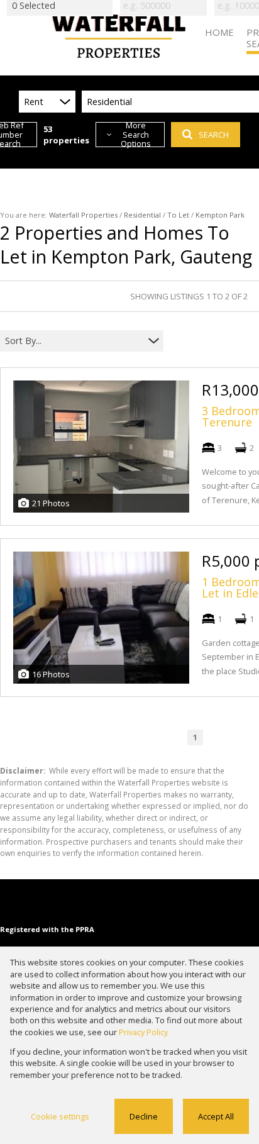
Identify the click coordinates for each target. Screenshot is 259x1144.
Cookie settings (60, 1116)
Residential (142, 214)
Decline (144, 1116)
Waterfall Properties (83, 214)
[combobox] (74, 341)
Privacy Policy (143, 1032)
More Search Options (136, 134)
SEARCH (214, 134)
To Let (178, 214)
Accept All (216, 1116)
